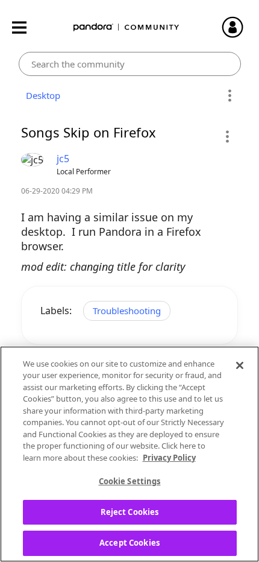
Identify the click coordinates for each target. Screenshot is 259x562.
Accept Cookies (129, 542)
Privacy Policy (169, 457)
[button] (227, 136)
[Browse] (25, 27)
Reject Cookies (130, 512)
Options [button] (230, 95)
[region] (129, 454)
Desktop (40, 95)
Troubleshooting (127, 311)
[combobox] (130, 64)
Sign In (238, 27)
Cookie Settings (130, 481)
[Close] (239, 365)
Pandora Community (126, 27)
